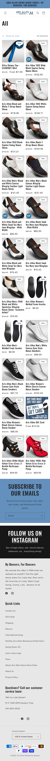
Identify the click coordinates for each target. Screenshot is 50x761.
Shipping (9, 623)
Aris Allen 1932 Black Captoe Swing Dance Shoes (12, 145)
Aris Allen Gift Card (35, 422)
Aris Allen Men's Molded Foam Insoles (12, 346)
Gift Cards (10, 617)
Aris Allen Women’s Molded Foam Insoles (36, 303)
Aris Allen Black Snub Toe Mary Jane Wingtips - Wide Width (37, 225)
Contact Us (10, 611)
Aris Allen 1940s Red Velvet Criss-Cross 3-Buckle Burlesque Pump (36, 464)
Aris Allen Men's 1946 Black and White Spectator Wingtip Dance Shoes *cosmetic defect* (13, 307)
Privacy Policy (11, 677)
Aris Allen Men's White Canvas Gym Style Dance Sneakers (36, 348)
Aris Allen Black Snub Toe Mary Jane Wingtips (37, 264)
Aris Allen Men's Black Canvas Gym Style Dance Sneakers (12, 387)
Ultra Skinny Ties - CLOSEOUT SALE (11, 66)
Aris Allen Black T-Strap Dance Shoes (34, 143)
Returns (9, 629)
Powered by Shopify (32, 755)
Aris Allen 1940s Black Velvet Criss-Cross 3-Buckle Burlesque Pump (13, 464)
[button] (5, 13)
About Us (9, 671)
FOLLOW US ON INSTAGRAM (25, 536)
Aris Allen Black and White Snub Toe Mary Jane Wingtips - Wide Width (12, 226)
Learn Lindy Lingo (13, 653)
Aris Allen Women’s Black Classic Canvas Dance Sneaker (12, 425)
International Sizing (14, 635)
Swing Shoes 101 (13, 647)
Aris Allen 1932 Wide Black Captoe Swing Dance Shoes (36, 68)
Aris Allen (20, 755)
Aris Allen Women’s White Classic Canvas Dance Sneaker (36, 387)
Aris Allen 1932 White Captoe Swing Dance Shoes (36, 107)
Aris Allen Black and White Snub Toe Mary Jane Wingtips (12, 266)
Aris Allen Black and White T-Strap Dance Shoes (11, 107)
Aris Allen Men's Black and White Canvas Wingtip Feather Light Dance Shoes (12, 184)
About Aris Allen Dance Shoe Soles (21, 665)
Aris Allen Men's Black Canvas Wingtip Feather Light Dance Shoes (36, 184)
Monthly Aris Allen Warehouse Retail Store (24, 641)
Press (7, 659)
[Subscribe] (42, 516)
